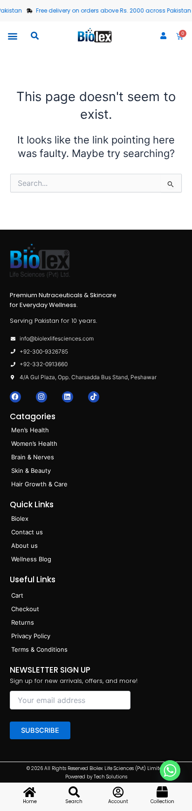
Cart (17, 595)
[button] (12, 35)
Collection (162, 801)
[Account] (117, 791)
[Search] (74, 791)
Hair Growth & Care (39, 484)
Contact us (27, 532)
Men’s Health (30, 430)
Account (118, 801)
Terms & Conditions (39, 649)
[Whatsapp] (172, 776)
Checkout (25, 609)
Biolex (19, 518)
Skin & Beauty (31, 470)
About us (24, 545)
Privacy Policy (30, 636)
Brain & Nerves (32, 457)
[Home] (29, 791)
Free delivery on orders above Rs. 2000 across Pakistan (111, 10)
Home (30, 801)
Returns (22, 622)
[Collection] (162, 791)
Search (73, 801)
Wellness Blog (31, 559)
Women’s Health (34, 443)
